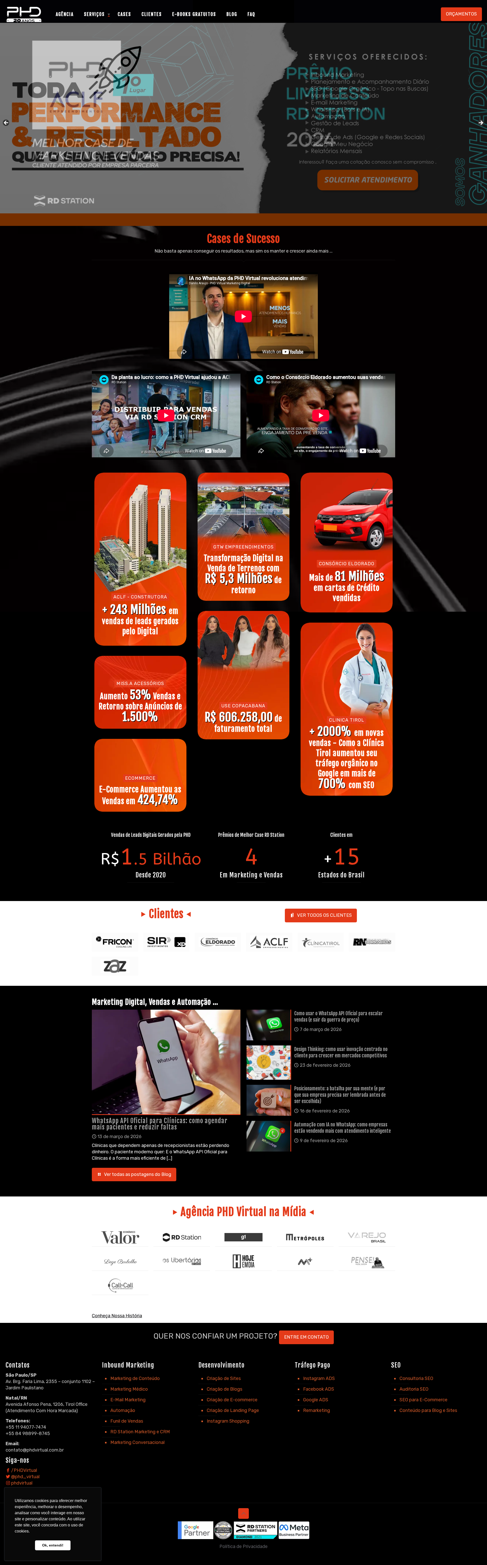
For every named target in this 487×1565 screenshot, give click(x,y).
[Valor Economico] (120, 1237)
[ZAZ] (115, 966)
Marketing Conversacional (137, 1442)
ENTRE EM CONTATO (306, 1337)
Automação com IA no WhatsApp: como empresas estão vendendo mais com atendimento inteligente (342, 1128)
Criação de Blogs (224, 1389)
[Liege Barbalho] (120, 1261)
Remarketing (316, 1410)
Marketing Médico (129, 1389)
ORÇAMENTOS (461, 14)
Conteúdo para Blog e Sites (428, 1410)
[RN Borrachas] (372, 942)
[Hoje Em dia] (243, 1261)
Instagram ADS (319, 1378)
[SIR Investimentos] (166, 942)
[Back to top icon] (243, 1513)
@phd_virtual (25, 1476)
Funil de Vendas (126, 1421)
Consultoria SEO (416, 1378)
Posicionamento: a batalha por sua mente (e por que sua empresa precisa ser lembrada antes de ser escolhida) (340, 1095)
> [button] (480, 123)
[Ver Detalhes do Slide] (243, 124)
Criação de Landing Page (233, 1410)
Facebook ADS (318, 1389)
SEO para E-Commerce (423, 1400)
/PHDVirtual (23, 1470)
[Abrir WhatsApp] (474, 1552)
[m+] (305, 1261)
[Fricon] (115, 942)
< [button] (6, 123)
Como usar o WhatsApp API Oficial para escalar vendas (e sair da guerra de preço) (338, 1016)
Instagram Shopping (228, 1421)
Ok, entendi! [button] (52, 1545)
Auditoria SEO (413, 1389)
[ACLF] (269, 942)
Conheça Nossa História (117, 1316)
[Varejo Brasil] (366, 1237)
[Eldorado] (217, 942)
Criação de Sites (224, 1378)
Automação (122, 1410)
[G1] (243, 1237)
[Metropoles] (305, 1237)
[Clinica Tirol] (320, 942)
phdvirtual (21, 1483)
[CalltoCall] (120, 1285)
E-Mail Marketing (128, 1400)
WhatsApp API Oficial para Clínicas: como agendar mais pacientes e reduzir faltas (160, 1124)
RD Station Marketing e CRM (140, 1432)
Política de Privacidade (243, 1546)
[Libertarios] (181, 1261)
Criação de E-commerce (232, 1400)
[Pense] (366, 1261)
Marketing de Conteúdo (135, 1378)
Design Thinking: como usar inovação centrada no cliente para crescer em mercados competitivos (341, 1052)
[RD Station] (181, 1237)
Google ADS (315, 1400)
